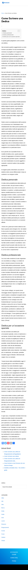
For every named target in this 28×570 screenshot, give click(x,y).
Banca (3, 507)
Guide (2, 514)
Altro (2, 504)
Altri (2, 501)
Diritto (2, 511)
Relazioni (3, 524)
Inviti (2, 517)
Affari (2, 498)
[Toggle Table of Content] (18, 31)
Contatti (14, 554)
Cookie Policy (14, 557)
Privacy (14, 560)
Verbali (3, 540)
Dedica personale (7, 33)
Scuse (2, 534)
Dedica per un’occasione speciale (11, 36)
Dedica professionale (8, 34)
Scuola (3, 530)
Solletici (3, 537)
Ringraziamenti (5, 527)
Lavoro (3, 521)
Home (2, 13)
